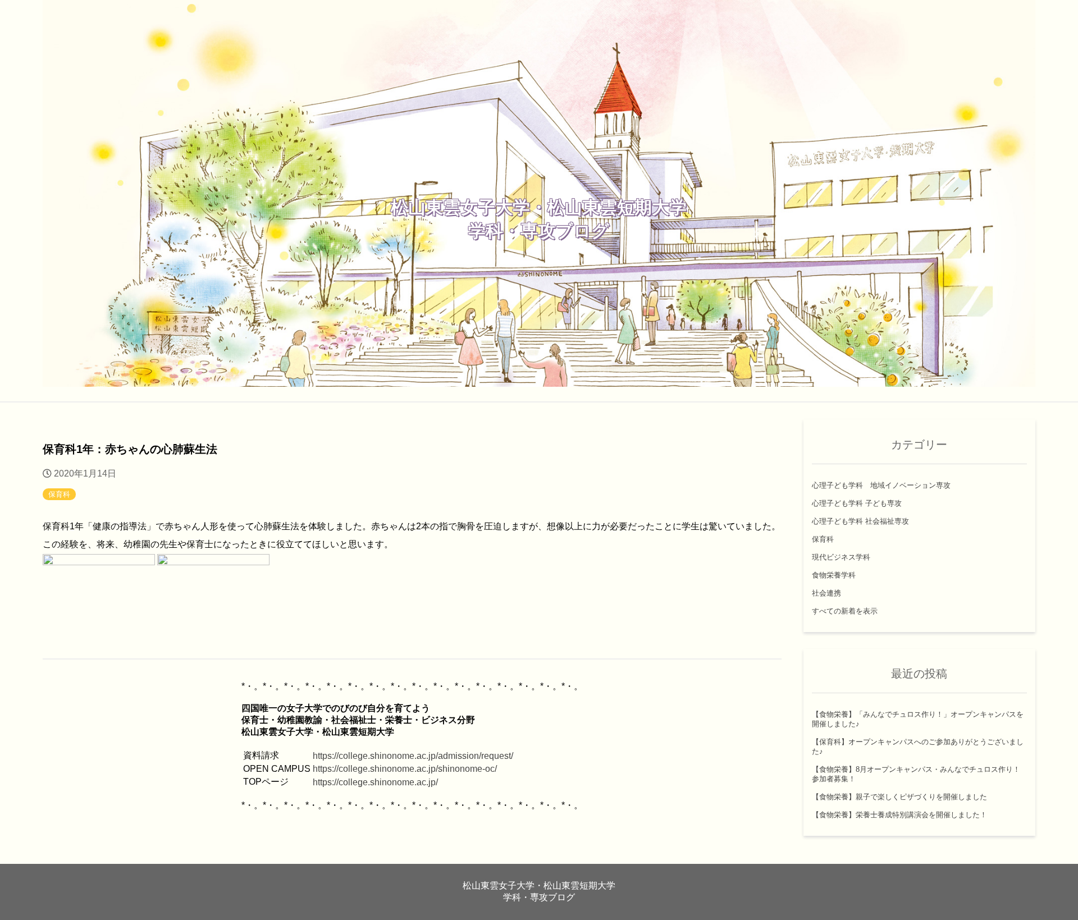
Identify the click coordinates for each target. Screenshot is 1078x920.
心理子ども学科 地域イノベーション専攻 (881, 485)
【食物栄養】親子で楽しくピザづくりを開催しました (899, 797)
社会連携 (826, 593)
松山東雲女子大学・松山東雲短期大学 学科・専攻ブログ (539, 218)
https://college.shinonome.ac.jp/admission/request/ (413, 756)
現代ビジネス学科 (841, 557)
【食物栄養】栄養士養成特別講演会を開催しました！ (899, 815)
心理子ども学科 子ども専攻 (857, 503)
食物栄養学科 (834, 575)
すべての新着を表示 (845, 611)
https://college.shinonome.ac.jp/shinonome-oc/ (405, 768)
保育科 (59, 494)
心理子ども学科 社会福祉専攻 (860, 521)
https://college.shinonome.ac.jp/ (375, 782)
